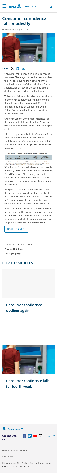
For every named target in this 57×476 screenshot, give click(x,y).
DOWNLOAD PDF (16, 229)
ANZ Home (7, 456)
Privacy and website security (15, 450)
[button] (4, 6)
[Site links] (22, 429)
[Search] (51, 7)
